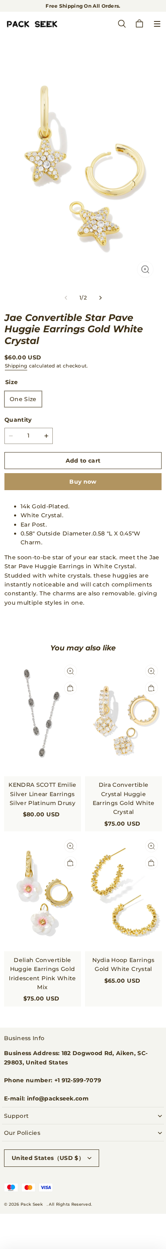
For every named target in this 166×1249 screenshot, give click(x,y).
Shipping (16, 366)
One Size (23, 399)
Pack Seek (32, 1204)
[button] (157, 24)
